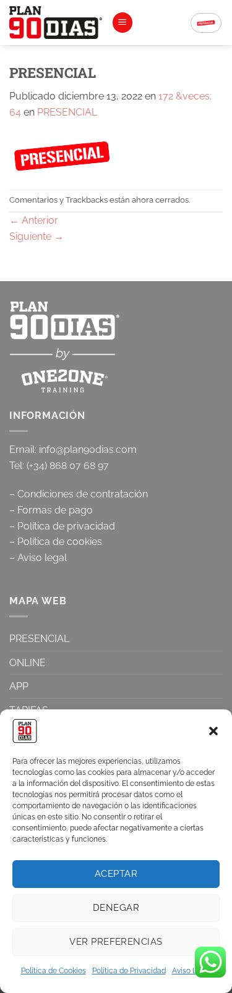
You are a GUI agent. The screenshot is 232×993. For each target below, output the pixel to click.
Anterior (33, 220)
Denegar (116, 907)
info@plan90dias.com (88, 449)
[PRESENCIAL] (62, 154)
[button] (213, 731)
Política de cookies (59, 541)
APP (18, 686)
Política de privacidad (66, 526)
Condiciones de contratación (82, 494)
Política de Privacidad (129, 970)
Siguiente (36, 236)
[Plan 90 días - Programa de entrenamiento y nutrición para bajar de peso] (55, 22)
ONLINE (27, 663)
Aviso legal (42, 558)
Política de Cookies (53, 970)
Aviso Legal (192, 970)
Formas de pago (55, 510)
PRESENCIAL (67, 112)
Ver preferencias (115, 941)
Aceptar (116, 873)
